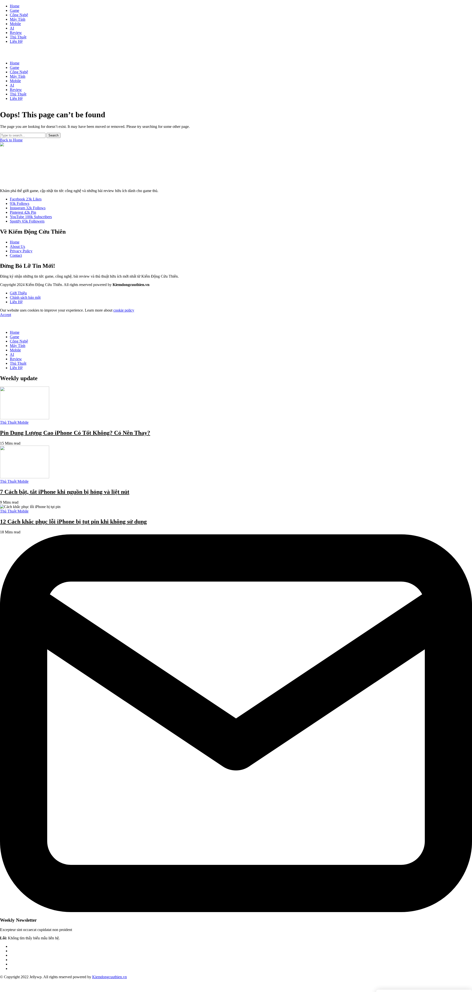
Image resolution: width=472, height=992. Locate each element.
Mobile (15, 350)
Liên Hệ (16, 302)
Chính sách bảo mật (25, 297)
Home (14, 242)
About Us (17, 246)
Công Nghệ (19, 341)
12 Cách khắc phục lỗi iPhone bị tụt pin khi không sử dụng (73, 521)
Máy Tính (17, 346)
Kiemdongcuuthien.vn (109, 977)
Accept (5, 315)
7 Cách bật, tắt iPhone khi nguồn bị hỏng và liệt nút (64, 492)
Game (14, 337)
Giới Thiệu (18, 293)
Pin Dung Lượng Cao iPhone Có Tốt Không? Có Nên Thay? (75, 433)
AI (12, 354)
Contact (16, 255)
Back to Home (11, 140)
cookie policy (123, 310)
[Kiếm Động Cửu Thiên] (236, 163)
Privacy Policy (21, 251)
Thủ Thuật (18, 363)
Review (16, 359)
